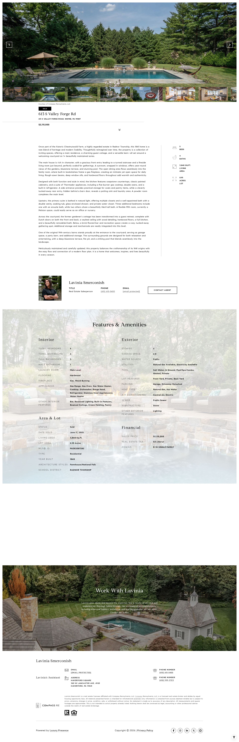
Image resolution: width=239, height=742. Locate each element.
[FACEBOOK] (173, 730)
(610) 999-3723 (166, 680)
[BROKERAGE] (200, 730)
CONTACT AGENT (162, 290)
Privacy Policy (145, 730)
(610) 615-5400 (108, 291)
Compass (138, 696)
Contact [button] (119, 625)
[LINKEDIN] (186, 730)
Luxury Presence (59, 730)
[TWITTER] (193, 730)
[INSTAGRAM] (180, 730)
